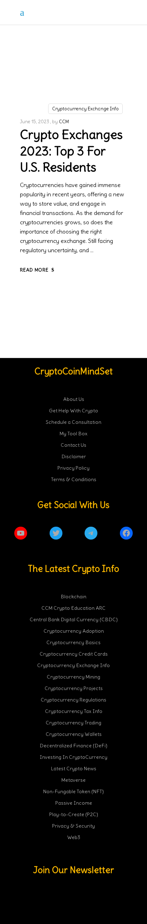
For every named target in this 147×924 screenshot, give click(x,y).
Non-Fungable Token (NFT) (73, 791)
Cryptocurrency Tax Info (73, 711)
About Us (73, 399)
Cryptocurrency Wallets (74, 734)
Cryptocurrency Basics (73, 642)
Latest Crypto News (73, 768)
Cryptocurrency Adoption (74, 631)
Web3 (73, 837)
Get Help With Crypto (73, 410)
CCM (64, 122)
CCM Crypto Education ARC (73, 608)
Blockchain (73, 596)
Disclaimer (73, 456)
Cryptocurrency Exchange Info (85, 109)
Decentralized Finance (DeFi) (73, 745)
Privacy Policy (73, 468)
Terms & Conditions (73, 479)
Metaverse (73, 780)
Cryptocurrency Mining (73, 677)
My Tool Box (73, 433)
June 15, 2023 (34, 122)
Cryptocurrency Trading (73, 722)
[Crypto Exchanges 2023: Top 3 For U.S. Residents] (73, 80)
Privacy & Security (73, 826)
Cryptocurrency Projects (74, 688)
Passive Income (73, 803)
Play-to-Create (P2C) (73, 814)
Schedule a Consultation (73, 422)
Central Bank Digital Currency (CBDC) (74, 619)
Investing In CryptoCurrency (73, 757)
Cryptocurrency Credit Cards (74, 654)
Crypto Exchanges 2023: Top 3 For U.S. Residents (71, 150)
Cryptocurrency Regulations (73, 699)
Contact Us (73, 445)
